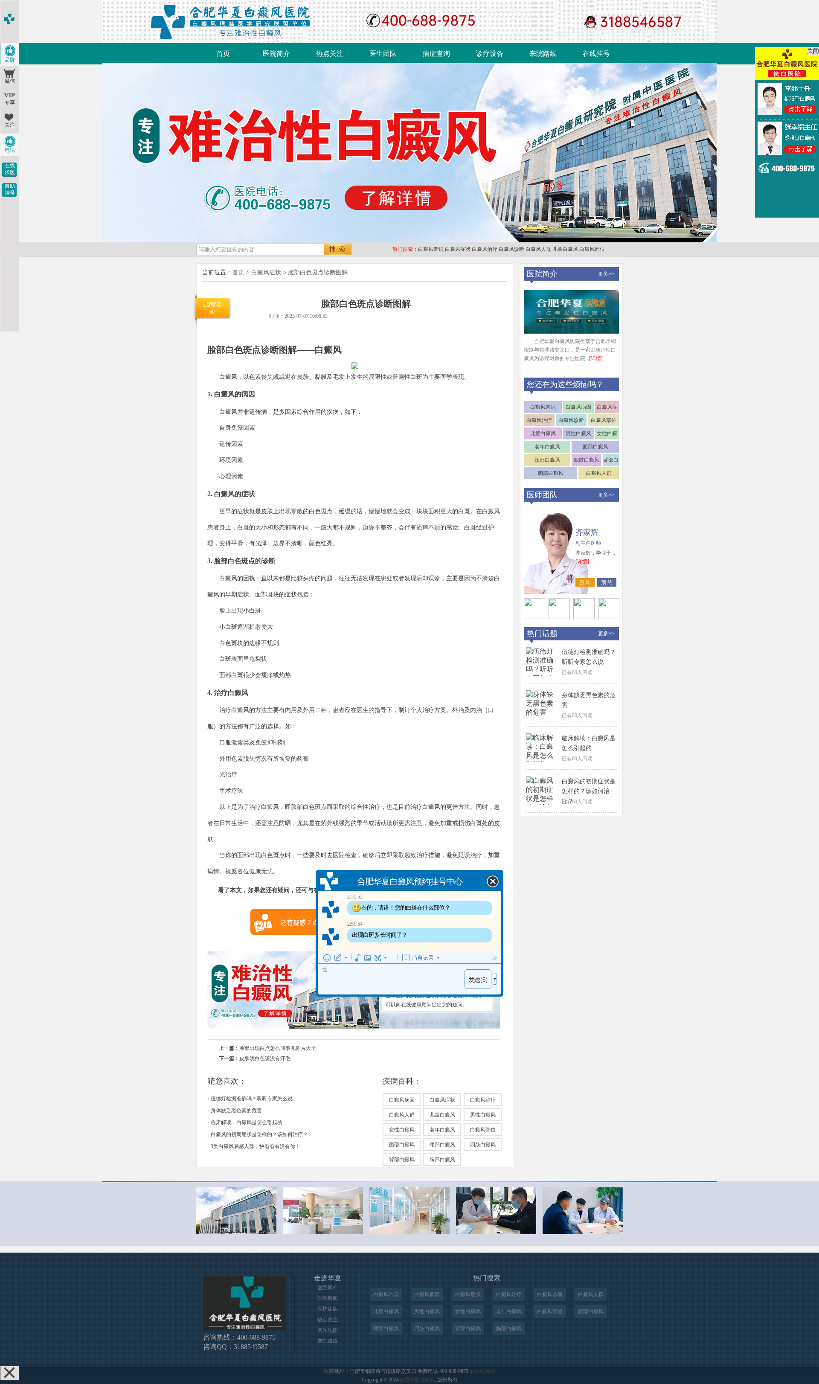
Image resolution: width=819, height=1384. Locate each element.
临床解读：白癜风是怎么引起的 (246, 1122)
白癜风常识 (431, 249)
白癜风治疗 (484, 249)
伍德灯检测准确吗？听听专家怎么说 (252, 1099)
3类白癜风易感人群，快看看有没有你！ (255, 1146)
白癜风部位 (592, 249)
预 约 (607, 582)
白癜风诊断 (511, 249)
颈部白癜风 (442, 1145)
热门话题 (542, 633)
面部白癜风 (402, 1145)
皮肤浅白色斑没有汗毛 (264, 1058)
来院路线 (543, 53)
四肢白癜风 (483, 1145)
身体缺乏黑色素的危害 (236, 1111)
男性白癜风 (483, 1115)
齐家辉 (586, 532)
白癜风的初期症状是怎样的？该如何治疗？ (259, 1134)
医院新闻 (327, 1298)
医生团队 (383, 53)
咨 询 (585, 582)
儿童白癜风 (565, 249)
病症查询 (436, 53)
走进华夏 (327, 1278)
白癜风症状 (457, 249)
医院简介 (276, 53)
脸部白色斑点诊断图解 (318, 272)
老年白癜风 (442, 1130)
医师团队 (542, 495)
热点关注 (329, 53)
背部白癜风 (402, 1160)
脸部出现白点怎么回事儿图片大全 (277, 1048)
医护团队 (327, 1309)
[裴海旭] (584, 616)
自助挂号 (10, 189)
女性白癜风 (402, 1130)
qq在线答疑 (482, 1371)
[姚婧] (608, 616)
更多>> (606, 274)
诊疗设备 (489, 53)
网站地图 (327, 1330)
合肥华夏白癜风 (417, 1380)
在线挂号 (596, 53)
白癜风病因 (402, 1100)
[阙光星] (559, 616)
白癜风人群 (538, 249)
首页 (223, 53)
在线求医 (10, 169)
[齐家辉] (534, 616)
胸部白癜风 (442, 1160)
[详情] (596, 358)
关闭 (813, 51)
